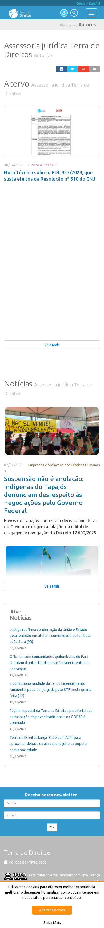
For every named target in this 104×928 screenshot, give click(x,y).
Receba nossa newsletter (52, 794)
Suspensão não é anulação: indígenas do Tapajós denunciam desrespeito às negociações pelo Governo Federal (44, 494)
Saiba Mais (52, 923)
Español (94, 3)
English (82, 3)
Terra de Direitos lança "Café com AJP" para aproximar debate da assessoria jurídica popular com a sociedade (49, 743)
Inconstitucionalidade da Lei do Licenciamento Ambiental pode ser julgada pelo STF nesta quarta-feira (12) (51, 689)
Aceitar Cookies (52, 910)
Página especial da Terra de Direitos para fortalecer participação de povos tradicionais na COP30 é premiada (52, 717)
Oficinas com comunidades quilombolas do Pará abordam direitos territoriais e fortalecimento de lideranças (49, 662)
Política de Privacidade (27, 862)
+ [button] (56, 164)
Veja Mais (52, 345)
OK (52, 827)
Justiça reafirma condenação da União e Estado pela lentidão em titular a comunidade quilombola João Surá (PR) (50, 636)
